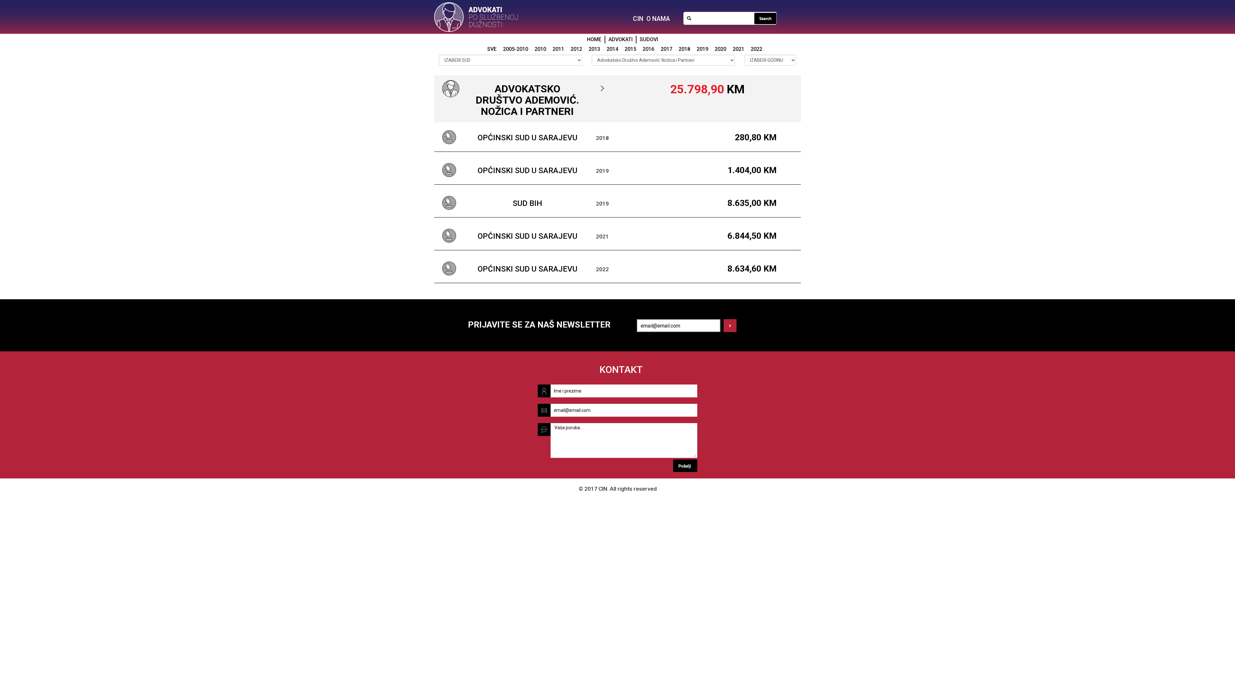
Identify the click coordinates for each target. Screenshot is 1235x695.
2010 (540, 49)
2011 (558, 49)
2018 (684, 49)
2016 (648, 49)
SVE (492, 49)
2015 (630, 49)
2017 (666, 49)
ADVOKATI (620, 39)
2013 (594, 49)
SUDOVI (649, 39)
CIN (638, 19)
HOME (594, 39)
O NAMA (658, 19)
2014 (612, 49)
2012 (576, 49)
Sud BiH (527, 203)
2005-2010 (515, 49)
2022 (756, 49)
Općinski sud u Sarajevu (527, 137)
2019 (702, 49)
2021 (738, 49)
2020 (720, 49)
